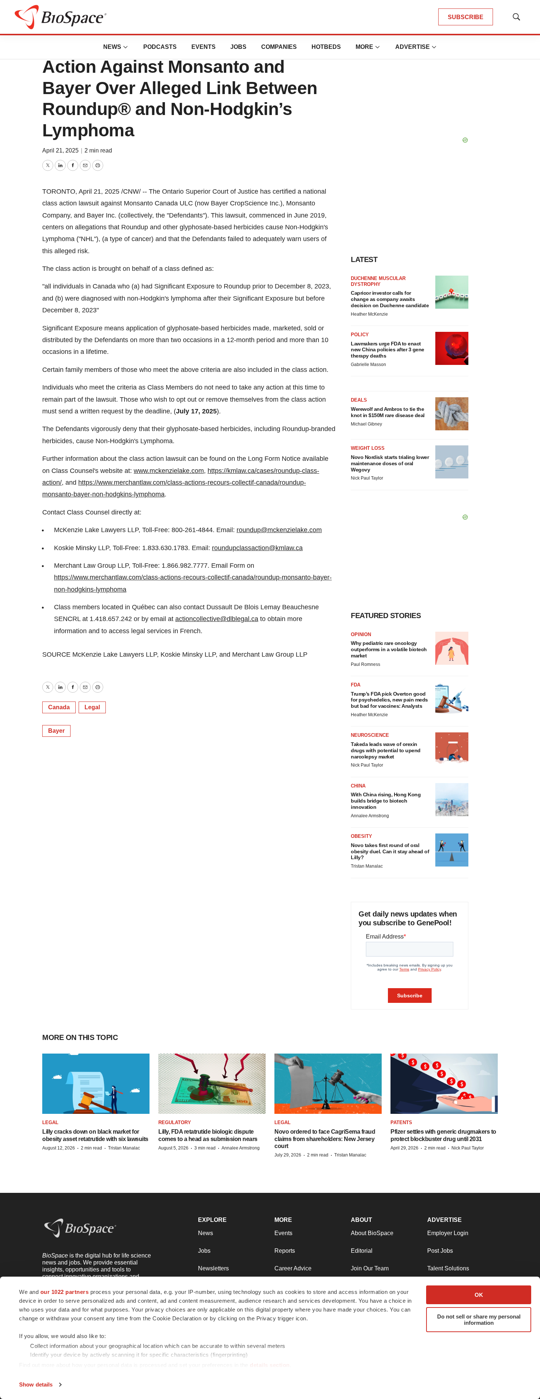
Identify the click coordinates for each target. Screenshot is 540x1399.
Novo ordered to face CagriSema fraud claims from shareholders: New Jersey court (324, 1139)
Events (203, 47)
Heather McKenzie (369, 314)
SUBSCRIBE (465, 17)
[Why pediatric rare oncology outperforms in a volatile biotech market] (451, 648)
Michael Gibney (366, 424)
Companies (279, 47)
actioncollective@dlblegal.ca (216, 619)
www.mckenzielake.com (169, 470)
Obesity (361, 836)
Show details (36, 1384)
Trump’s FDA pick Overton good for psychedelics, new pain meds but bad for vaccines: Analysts (389, 700)
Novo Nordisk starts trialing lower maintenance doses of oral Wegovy (390, 463)
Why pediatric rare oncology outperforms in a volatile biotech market (389, 649)
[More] (126, 47)
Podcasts (160, 47)
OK (479, 1295)
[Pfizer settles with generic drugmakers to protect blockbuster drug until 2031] (444, 1084)
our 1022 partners (64, 1292)
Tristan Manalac (367, 866)
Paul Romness (365, 664)
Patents (401, 1122)
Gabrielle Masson (368, 364)
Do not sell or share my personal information (479, 1319)
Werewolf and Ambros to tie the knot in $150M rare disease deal (388, 412)
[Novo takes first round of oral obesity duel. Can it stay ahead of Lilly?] (451, 850)
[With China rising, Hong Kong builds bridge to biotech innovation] (451, 799)
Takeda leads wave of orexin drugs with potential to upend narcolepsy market (386, 750)
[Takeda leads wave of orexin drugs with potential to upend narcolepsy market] (451, 748)
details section (270, 1365)
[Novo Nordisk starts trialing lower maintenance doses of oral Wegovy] (451, 461)
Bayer (56, 731)
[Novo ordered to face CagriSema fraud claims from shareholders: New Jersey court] (328, 1084)
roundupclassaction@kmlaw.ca (257, 548)
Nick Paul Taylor (367, 478)
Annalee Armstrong (370, 815)
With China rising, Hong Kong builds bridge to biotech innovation (386, 801)
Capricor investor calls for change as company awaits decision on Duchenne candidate (390, 299)
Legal (92, 707)
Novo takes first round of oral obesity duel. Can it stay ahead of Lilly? (390, 851)
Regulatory (174, 1122)
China (358, 786)
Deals (359, 400)
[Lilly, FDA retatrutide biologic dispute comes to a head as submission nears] (212, 1084)
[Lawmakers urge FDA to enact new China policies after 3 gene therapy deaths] (451, 348)
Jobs (238, 47)
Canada (59, 707)
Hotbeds (326, 47)
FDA (355, 685)
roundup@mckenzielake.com (279, 530)
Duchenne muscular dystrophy (378, 281)
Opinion (361, 634)
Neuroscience (370, 735)
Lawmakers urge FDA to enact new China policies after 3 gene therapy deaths (387, 350)
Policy (360, 334)
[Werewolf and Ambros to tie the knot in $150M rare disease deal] (451, 413)
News (112, 47)
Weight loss (368, 448)
